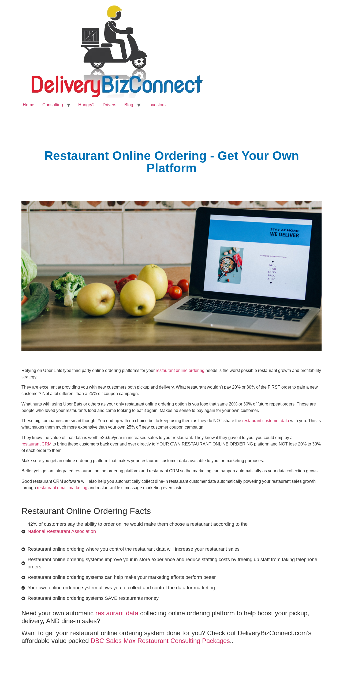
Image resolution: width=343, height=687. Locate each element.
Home (28, 105)
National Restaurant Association (62, 531)
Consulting (52, 105)
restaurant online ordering (180, 370)
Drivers (109, 105)
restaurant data (116, 613)
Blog (128, 105)
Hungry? (86, 105)
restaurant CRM (36, 444)
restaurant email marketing (62, 487)
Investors (157, 105)
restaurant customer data (265, 420)
